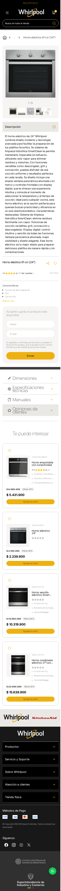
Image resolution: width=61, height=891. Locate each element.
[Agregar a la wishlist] (55, 263)
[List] (7, 12)
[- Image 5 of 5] (48, 111)
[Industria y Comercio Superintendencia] (30, 881)
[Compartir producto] (48, 263)
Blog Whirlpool (30, 3)
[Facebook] (6, 845)
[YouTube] (21, 845)
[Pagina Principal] (31, 13)
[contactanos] (52, 871)
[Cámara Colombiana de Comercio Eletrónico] (30, 861)
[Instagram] (14, 845)
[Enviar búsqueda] (54, 23)
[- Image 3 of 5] (30, 111)
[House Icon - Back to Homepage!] (5, 37)
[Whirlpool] (16, 718)
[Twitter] (29, 845)
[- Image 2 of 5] (21, 111)
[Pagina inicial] (30, 734)
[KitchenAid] (44, 718)
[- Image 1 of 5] (13, 111)
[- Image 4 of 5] (39, 111)
